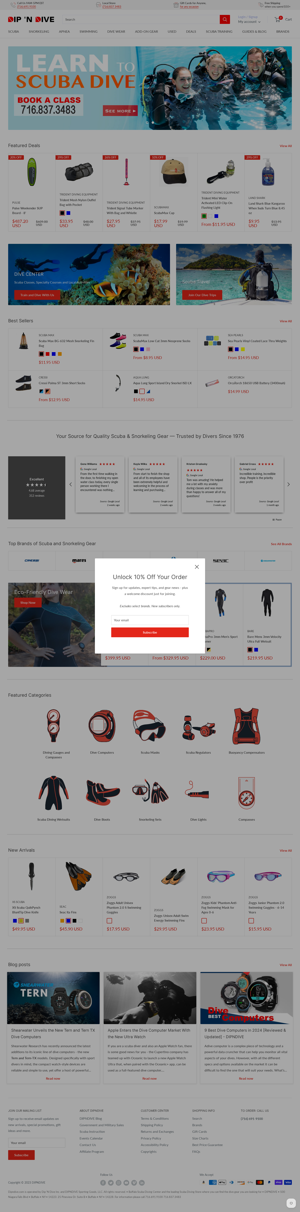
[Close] (197, 566)
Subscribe (150, 632)
